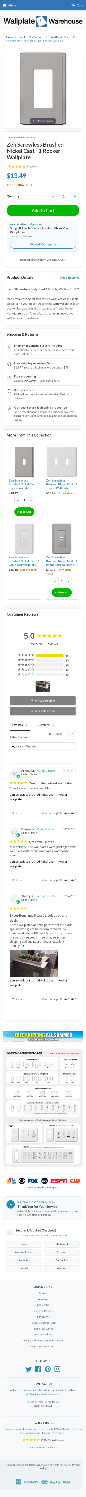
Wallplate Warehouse (37, 1464)
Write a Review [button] (45, 700)
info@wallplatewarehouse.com (43, 1393)
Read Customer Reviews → (43, 1447)
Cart (80, 5)
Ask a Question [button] (45, 711)
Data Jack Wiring (43, 1334)
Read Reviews (69, 277)
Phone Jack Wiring (43, 1328)
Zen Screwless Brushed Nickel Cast (49, 37)
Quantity (13, 196)
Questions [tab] (43, 725)
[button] (66, 813)
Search (43, 1292)
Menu (12, 5)
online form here (41, 1389)
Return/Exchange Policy (43, 1322)
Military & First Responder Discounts (43, 1340)
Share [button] (18, 813)
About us (43, 1299)
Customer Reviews (43, 1310)
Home (10, 37)
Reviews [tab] (17, 725)
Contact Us (43, 1304)
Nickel (21, 37)
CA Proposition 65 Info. (43, 1346)
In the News (43, 1316)
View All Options (43, 244)
